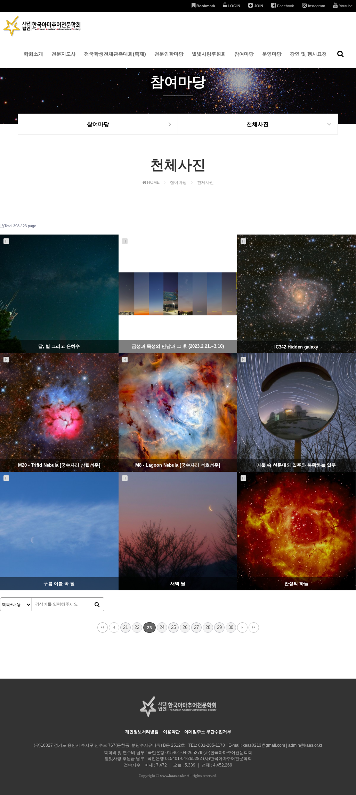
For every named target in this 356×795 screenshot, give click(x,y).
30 (230, 627)
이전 (114, 627)
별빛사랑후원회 (209, 54)
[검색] (97, 605)
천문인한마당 (169, 54)
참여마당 (244, 54)
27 (196, 627)
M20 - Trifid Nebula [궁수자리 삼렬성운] (59, 465)
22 (137, 627)
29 (219, 627)
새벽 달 (177, 583)
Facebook (285, 6)
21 (125, 627)
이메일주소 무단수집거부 (207, 731)
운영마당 (272, 54)
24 (162, 627)
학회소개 (33, 54)
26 (185, 627)
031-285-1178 (211, 745)
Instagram (316, 6)
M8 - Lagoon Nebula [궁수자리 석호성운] (177, 465)
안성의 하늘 (296, 583)
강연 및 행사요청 (308, 54)
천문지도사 (63, 54)
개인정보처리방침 (142, 731)
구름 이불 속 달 (59, 583)
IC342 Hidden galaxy (296, 347)
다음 (242, 627)
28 (207, 627)
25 (173, 627)
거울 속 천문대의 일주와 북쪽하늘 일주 (296, 465)
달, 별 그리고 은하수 (59, 346)
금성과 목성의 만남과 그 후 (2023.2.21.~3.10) (178, 346)
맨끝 (254, 627)
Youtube (345, 6)
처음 (102, 627)
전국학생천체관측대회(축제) (115, 54)
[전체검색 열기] (340, 54)
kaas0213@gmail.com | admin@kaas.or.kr (282, 745)
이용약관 (171, 731)
